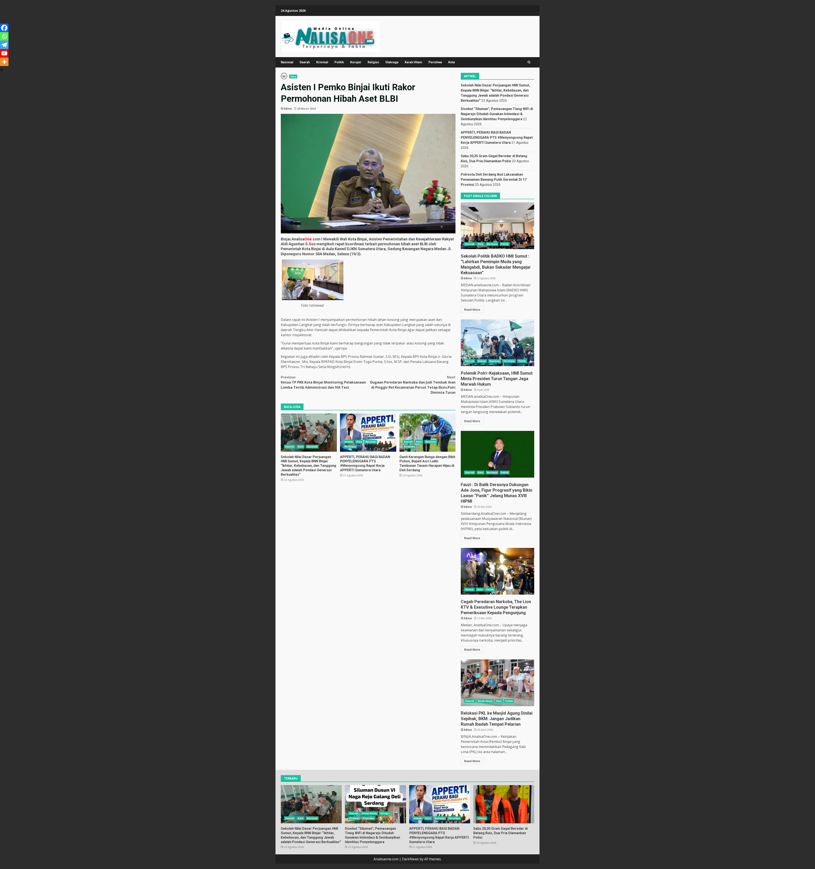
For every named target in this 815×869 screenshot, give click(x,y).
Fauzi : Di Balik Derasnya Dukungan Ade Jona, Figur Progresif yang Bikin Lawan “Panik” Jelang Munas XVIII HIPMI (497, 454)
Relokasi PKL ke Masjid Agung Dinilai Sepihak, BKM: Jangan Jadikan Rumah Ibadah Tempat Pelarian (497, 682)
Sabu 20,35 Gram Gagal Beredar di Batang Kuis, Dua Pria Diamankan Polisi (503, 804)
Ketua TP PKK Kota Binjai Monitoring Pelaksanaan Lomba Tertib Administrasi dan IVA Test (323, 382)
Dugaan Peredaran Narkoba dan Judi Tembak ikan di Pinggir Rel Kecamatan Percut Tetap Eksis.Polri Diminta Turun (412, 385)
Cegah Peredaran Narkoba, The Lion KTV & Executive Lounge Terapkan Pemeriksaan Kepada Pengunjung (497, 571)
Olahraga (391, 62)
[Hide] (1, 70)
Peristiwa (435, 62)
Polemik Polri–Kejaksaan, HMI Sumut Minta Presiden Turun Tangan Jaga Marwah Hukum (497, 342)
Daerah (305, 62)
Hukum (348, 441)
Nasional (287, 62)
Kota (451, 62)
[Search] (529, 62)
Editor (288, 108)
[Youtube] (4, 53)
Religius (373, 62)
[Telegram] (4, 45)
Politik (339, 62)
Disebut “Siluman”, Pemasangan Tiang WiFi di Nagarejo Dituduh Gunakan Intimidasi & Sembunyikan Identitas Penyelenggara (497, 114)
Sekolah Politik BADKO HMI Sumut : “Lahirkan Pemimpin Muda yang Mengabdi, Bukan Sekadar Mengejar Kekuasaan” (497, 225)
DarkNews (410, 859)
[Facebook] (4, 28)
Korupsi (355, 62)
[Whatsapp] (4, 36)
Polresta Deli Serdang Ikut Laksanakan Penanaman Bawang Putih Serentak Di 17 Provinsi (494, 179)
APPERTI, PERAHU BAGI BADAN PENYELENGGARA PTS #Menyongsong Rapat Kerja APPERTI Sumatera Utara (368, 432)
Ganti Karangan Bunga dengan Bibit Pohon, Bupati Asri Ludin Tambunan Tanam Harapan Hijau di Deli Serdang (427, 432)
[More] (4, 62)
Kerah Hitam (413, 62)
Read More (472, 310)
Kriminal (322, 62)
